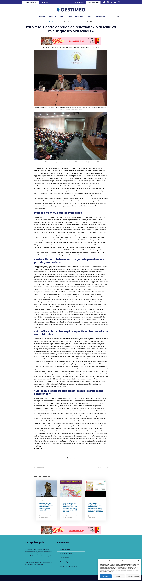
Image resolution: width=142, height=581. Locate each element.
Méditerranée (79, 16)
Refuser (118, 576)
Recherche (80, 2)
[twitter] (111, 2)
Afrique (90, 16)
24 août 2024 (43, 501)
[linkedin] (108, 2)
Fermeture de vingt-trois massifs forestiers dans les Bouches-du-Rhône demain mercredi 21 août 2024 (70, 508)
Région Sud (52, 16)
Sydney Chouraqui (30, 562)
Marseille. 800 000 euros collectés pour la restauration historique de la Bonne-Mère (46, 507)
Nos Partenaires (94, 2)
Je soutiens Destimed (30, 2)
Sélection (44, 516)
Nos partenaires (65, 549)
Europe (69, 16)
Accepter (105, 576)
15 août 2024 (92, 501)
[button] (139, 561)
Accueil (51, 22)
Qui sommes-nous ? (66, 553)
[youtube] (115, 2)
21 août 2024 (67, 501)
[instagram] (119, 2)
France (61, 16)
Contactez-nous (64, 558)
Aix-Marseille (41, 16)
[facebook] (104, 2)
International (100, 16)
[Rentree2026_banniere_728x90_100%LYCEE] (71, 531)
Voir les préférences (132, 576)
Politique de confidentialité (68, 566)
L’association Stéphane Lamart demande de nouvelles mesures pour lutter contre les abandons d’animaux (95, 508)
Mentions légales (65, 562)
